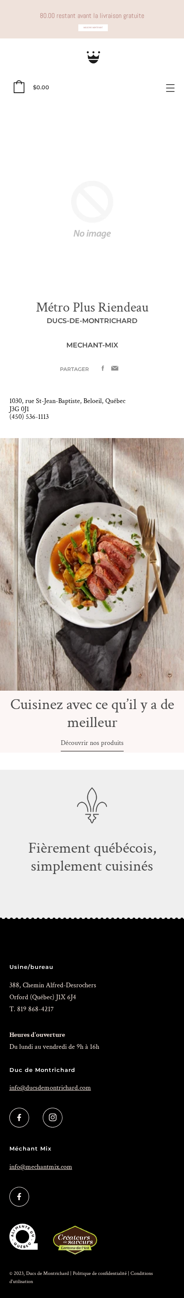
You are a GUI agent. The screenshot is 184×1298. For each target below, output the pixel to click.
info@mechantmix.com (40, 1167)
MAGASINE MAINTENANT (93, 27)
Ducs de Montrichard (47, 1273)
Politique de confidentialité (100, 1273)
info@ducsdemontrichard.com (50, 1087)
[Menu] (170, 88)
